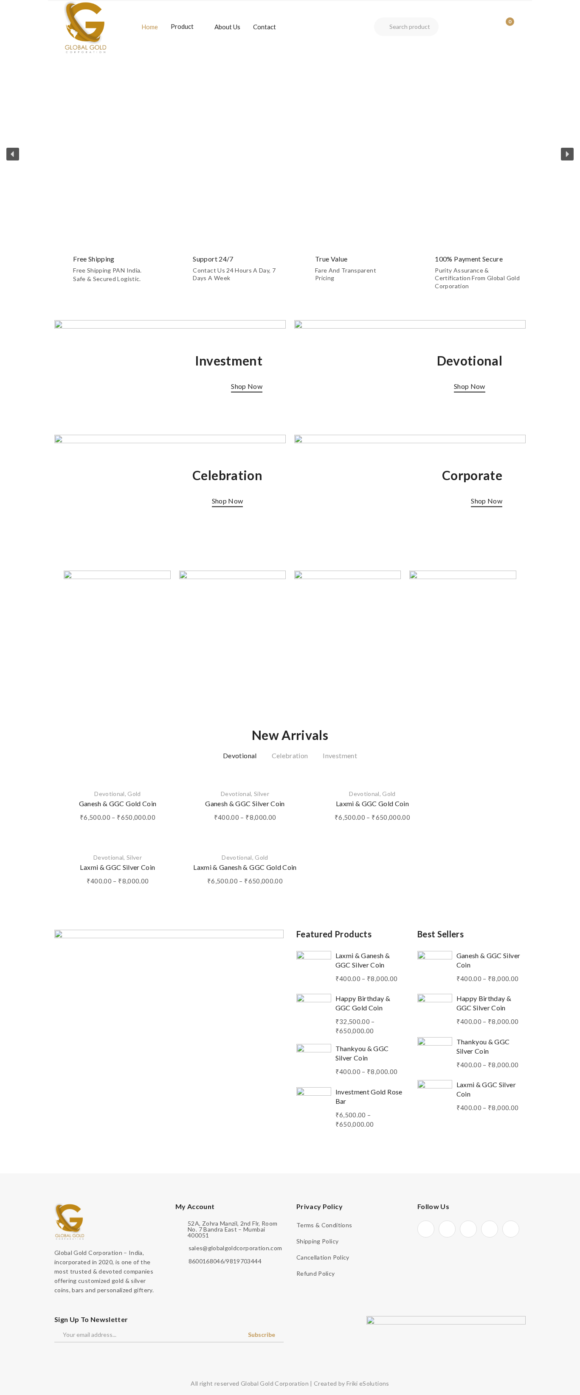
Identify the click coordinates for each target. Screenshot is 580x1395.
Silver (261, 793)
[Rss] (510, 1229)
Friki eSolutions (367, 1383)
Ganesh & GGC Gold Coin (118, 803)
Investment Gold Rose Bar (369, 1096)
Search (381, 26)
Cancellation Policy (322, 1257)
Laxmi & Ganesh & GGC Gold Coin (245, 867)
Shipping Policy (317, 1241)
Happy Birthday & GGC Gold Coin (363, 1003)
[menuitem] (149, 27)
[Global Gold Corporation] (85, 26)
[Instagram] (468, 1229)
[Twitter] (447, 1229)
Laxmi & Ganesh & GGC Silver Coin (362, 960)
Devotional (109, 793)
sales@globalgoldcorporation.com (235, 1248)
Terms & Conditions (324, 1225)
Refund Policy (315, 1273)
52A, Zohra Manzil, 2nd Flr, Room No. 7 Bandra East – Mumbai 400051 (232, 1229)
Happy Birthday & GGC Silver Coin (484, 1003)
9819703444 (244, 1261)
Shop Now (246, 386)
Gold (134, 793)
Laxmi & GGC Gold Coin (372, 803)
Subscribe (261, 1334)
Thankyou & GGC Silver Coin (362, 1053)
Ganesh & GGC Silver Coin (244, 803)
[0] (503, 26)
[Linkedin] (489, 1229)
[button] (12, 154)
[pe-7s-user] (488, 27)
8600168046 (206, 1261)
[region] (290, 154)
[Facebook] (425, 1229)
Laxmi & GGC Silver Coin (117, 867)
